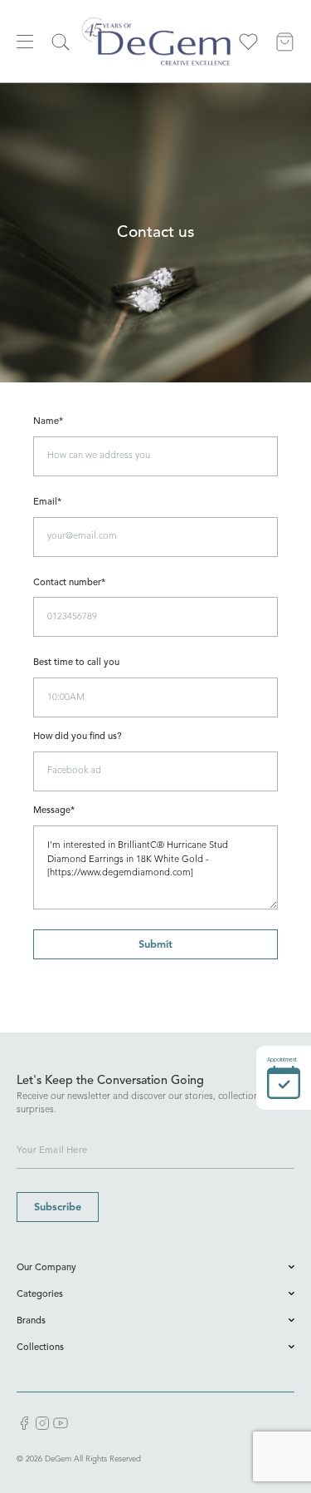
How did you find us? (77, 737)
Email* (47, 502)
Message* (54, 810)
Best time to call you (76, 663)
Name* (48, 421)
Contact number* (69, 583)
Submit (155, 944)
